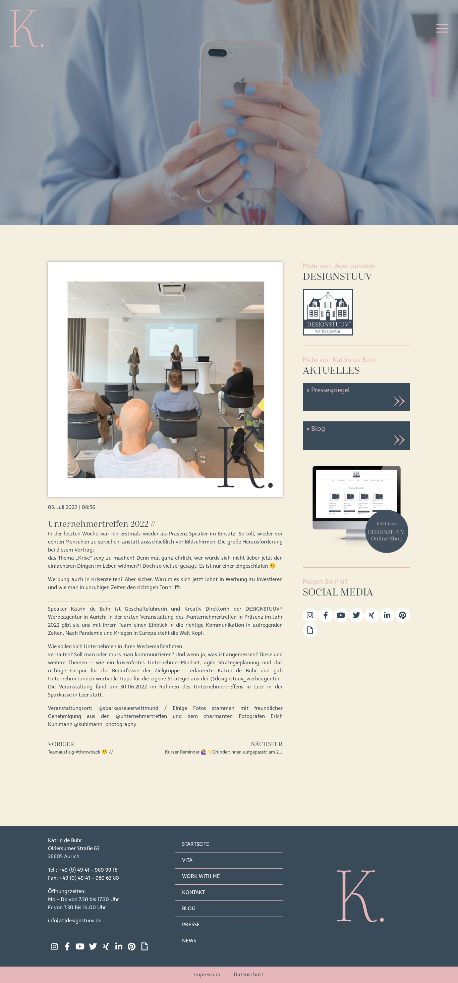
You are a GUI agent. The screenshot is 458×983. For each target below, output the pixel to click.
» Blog (315, 428)
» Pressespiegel (328, 390)
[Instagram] (310, 615)
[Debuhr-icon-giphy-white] (144, 946)
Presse (191, 924)
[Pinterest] (402, 615)
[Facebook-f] (325, 615)
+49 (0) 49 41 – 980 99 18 (88, 870)
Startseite (195, 844)
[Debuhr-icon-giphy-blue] (310, 630)
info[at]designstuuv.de (74, 920)
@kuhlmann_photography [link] (105, 724)
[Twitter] (356, 615)
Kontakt (193, 892)
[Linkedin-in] (387, 615)
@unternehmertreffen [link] (211, 617)
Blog (188, 908)
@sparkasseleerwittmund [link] (128, 708)
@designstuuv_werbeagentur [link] (245, 678)
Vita (187, 860)
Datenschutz (249, 974)
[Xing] (371, 615)
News (189, 940)
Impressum (207, 974)
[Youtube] (341, 615)
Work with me (201, 876)
